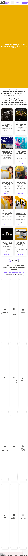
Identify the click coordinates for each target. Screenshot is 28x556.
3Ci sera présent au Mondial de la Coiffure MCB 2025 (7, 153)
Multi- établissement (14, 518)
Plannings (23, 312)
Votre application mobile (14, 313)
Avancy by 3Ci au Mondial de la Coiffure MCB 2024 (21, 182)
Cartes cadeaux (13, 449)
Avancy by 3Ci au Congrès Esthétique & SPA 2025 (21, 153)
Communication (14, 380)
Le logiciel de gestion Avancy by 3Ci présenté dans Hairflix (7, 212)
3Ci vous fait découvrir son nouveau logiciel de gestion (21, 244)
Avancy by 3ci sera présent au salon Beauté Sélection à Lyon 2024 (7, 183)
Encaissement (5, 380)
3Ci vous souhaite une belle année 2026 (21, 124)
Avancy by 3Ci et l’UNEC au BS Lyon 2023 (7, 243)
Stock (5, 517)
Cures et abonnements (5, 449)
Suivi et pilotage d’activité (23, 449)
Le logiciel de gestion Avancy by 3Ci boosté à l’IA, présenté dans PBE (21, 212)
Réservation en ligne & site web (5, 313)
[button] (12, 2)
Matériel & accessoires (23, 518)
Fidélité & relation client (23, 381)
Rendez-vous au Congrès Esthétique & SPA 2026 (7, 124)
